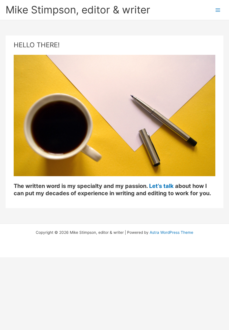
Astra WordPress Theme (171, 232)
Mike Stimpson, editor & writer (78, 10)
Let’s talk (161, 186)
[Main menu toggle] (218, 10)
